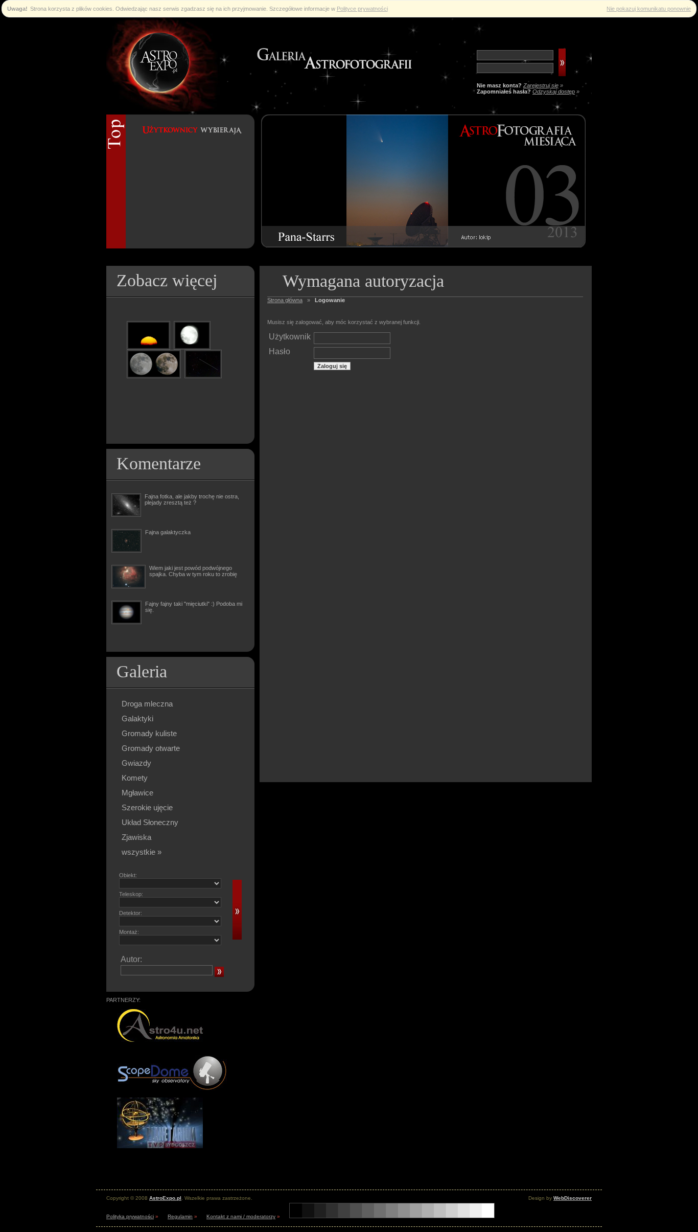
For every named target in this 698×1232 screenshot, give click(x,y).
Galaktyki (137, 718)
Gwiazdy (136, 763)
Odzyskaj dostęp (553, 91)
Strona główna (285, 300)
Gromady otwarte (151, 748)
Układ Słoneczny (150, 822)
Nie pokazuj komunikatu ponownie (649, 9)
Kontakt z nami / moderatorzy (240, 1216)
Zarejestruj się (541, 85)
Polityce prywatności (362, 9)
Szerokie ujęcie (147, 807)
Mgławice (137, 792)
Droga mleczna (147, 703)
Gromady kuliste (149, 733)
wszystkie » (141, 852)
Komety (135, 777)
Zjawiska (136, 837)
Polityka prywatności (130, 1216)
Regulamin (180, 1216)
